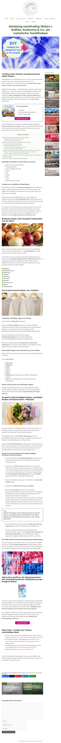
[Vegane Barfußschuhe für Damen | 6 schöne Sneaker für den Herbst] (52, 107)
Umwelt (27, 21)
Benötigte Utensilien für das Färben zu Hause (14, 139)
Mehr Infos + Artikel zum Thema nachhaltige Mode (14, 158)
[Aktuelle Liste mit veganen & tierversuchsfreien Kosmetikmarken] (52, 141)
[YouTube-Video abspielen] (22, 562)
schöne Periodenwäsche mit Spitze (26, 647)
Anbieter (40, 741)
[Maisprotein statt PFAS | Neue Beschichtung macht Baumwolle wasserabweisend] (52, 175)
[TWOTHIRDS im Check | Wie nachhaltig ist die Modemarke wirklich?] (52, 115)
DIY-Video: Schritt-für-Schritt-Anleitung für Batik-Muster (16, 153)
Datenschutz (35, 741)
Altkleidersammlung (7, 199)
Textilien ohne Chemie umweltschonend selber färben (15, 137)
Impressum (29, 741)
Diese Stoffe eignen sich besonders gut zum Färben (15, 147)
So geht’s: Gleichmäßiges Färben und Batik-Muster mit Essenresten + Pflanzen (21, 150)
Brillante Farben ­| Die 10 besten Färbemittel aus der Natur (16, 142)
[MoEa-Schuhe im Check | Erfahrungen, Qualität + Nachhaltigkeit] (52, 124)
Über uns (33, 21)
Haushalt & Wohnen (49, 18)
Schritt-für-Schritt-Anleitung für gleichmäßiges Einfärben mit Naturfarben (20, 151)
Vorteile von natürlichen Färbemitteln (12, 140)
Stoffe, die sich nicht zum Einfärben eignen (13, 148)
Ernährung (30, 18)
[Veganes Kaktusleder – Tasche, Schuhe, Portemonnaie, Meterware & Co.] (52, 81)
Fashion (12, 18)
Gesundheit (39, 18)
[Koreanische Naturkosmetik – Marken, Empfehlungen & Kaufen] (52, 132)
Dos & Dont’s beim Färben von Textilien (12, 144)
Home (6, 18)
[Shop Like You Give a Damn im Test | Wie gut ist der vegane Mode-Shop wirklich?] (52, 98)
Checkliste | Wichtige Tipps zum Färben (12, 145)
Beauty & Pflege (21, 18)
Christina (9, 69)
